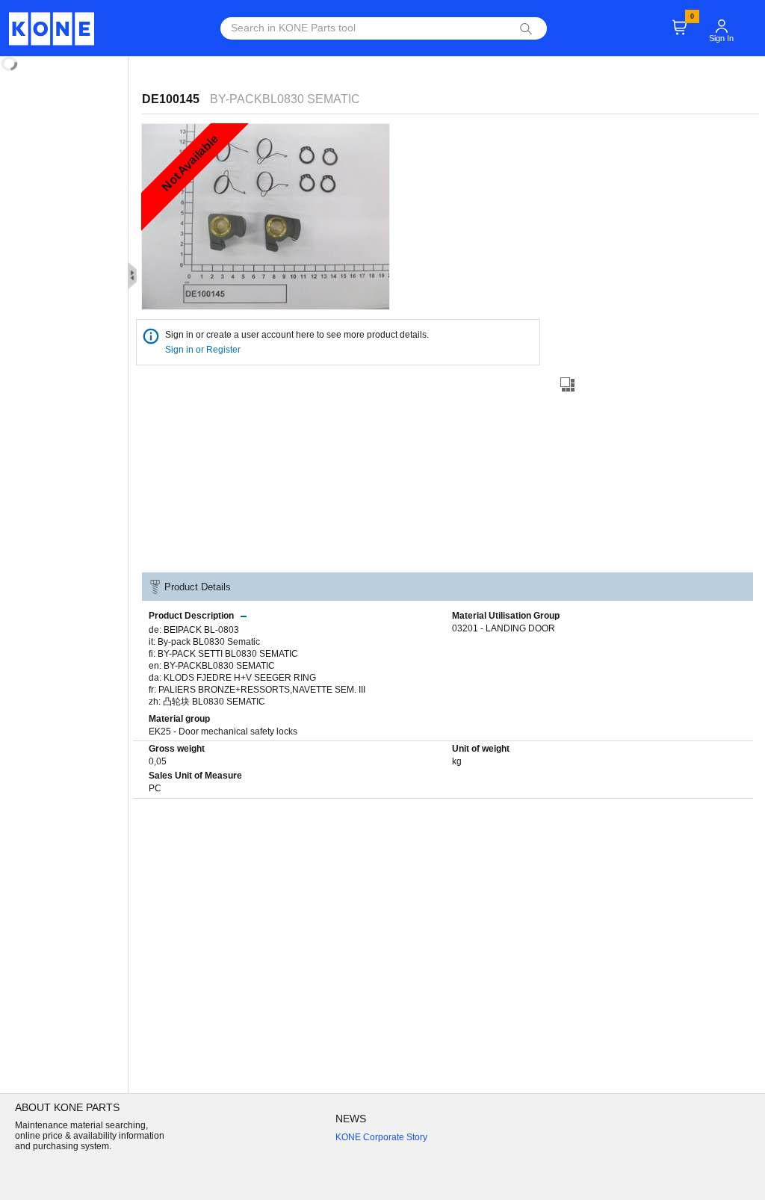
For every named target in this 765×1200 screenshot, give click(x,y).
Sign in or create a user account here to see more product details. (297, 335)
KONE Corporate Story (381, 1137)
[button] (721, 19)
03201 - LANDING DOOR (503, 628)
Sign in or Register (204, 349)
